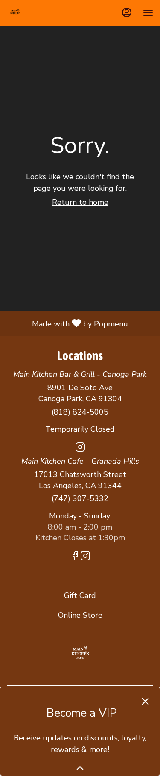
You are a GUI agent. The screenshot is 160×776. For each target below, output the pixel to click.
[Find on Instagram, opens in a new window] (80, 449)
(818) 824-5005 (80, 412)
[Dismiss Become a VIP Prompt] (145, 701)
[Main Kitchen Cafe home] (45, 13)
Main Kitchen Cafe (80, 653)
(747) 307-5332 (80, 498)
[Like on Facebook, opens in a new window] (75, 557)
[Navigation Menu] (148, 13)
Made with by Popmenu (67, 323)
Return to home (80, 202)
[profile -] (127, 12)
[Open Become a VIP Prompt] (80, 768)
